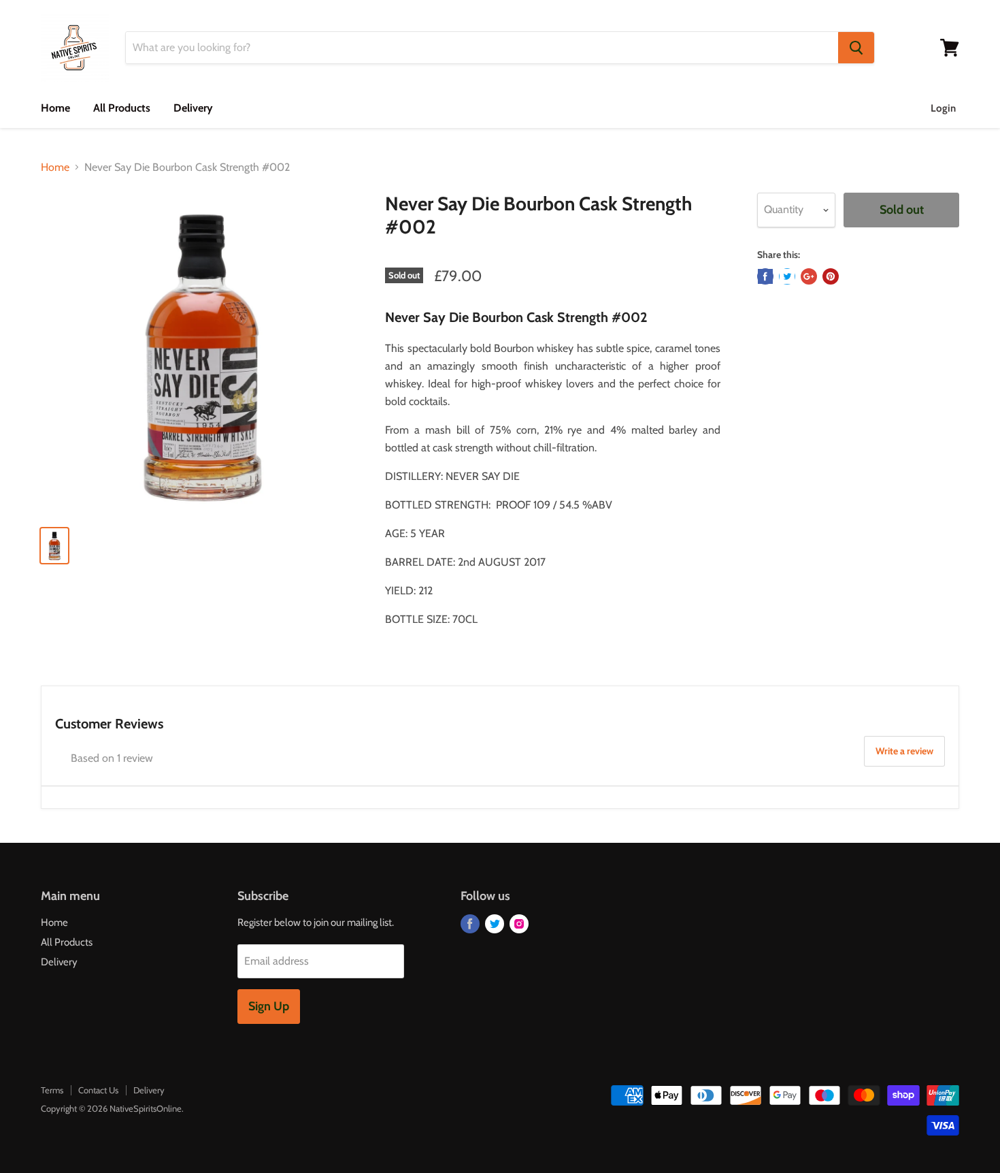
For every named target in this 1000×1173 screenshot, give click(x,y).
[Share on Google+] (809, 276)
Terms (52, 1089)
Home (55, 107)
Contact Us (98, 1089)
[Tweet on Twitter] (787, 276)
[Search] (856, 47)
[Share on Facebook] (765, 276)
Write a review (904, 751)
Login (943, 108)
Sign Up (268, 1006)
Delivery (193, 107)
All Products (121, 107)
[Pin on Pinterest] (830, 276)
